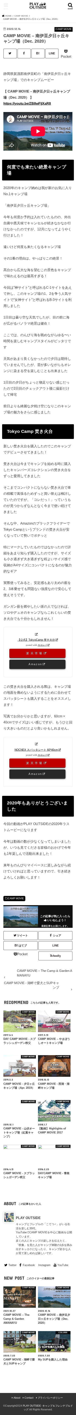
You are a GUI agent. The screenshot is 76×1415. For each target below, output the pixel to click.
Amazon (35, 664)
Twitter (12, 1265)
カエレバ (42, 645)
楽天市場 (34, 653)
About (17, 1398)
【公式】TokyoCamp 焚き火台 (36, 639)
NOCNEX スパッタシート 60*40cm (36, 749)
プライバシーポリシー (50, 1398)
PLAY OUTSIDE (28, 1218)
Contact (28, 1398)
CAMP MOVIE (16, 898)
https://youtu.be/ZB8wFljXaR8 (27, 103)
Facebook (29, 1265)
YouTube (62, 1265)
